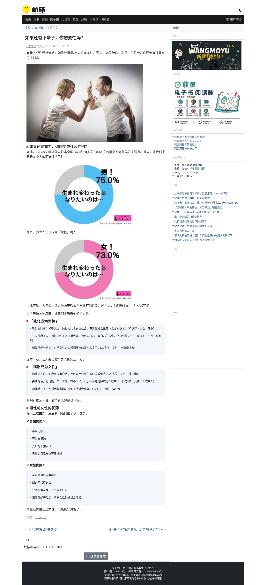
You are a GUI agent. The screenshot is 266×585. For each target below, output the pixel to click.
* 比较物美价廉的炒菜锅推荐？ (189, 221)
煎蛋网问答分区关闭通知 (188, 141)
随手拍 (54, 19)
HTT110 (31, 46)
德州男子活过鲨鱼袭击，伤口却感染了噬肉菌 (136, 529)
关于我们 (116, 568)
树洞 (36, 19)
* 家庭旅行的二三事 (183, 230)
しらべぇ (40, 517)
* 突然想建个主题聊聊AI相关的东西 (192, 226)
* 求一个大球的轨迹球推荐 (187, 216)
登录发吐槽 (97, 556)
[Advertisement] (207, 282)
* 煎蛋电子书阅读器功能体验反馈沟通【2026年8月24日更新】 (207, 202)
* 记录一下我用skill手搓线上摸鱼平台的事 (195, 212)
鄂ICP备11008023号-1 (116, 571)
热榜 (84, 19)
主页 (28, 28)
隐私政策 (139, 568)
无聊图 (66, 19)
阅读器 (105, 19)
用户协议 (127, 568)
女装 (45, 19)
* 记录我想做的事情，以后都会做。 (192, 198)
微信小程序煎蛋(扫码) (194, 168)
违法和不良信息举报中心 (133, 578)
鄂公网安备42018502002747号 (145, 571)
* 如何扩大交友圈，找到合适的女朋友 (193, 240)
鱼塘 (76, 19)
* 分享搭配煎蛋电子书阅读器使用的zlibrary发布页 (200, 193)
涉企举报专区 (155, 578)
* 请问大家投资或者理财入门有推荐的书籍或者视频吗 (202, 235)
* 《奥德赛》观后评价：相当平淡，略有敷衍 (197, 207)
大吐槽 (94, 19)
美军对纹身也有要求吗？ (43, 529)
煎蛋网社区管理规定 (185, 144)
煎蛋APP (149, 568)
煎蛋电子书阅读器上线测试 (189, 137)
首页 (28, 19)
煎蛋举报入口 (111, 578)
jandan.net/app (190, 172)
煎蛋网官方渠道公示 (185, 148)
